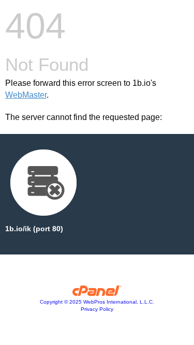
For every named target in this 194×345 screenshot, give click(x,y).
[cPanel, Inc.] (97, 293)
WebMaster (26, 95)
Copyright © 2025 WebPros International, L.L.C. (97, 302)
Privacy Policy (97, 309)
